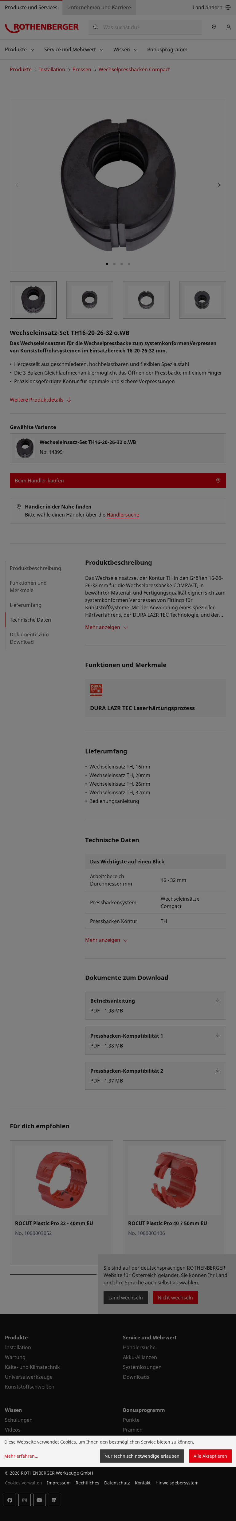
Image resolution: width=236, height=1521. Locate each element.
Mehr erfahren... (21, 1456)
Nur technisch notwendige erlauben (141, 1456)
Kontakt (143, 1483)
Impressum (59, 1483)
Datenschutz (117, 1483)
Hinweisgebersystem (177, 1483)
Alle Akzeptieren (210, 1456)
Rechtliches (87, 1483)
